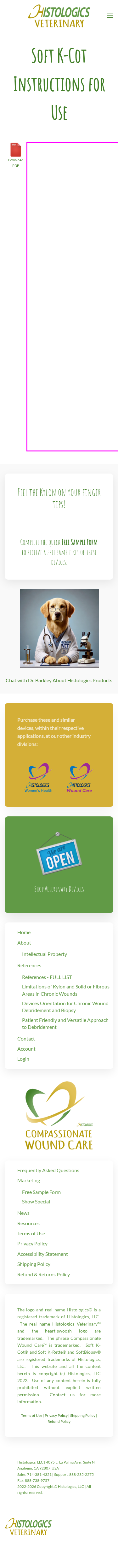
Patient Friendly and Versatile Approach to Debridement (65, 1023)
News (23, 1213)
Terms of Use (31, 1233)
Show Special (36, 1201)
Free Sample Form (80, 542)
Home (24, 932)
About (24, 942)
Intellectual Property (44, 954)
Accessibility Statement (42, 1254)
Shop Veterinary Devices (59, 889)
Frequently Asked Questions (48, 1170)
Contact (26, 1038)
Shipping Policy (33, 1264)
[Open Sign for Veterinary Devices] (59, 852)
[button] (110, 16)
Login (23, 1059)
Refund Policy (59, 1421)
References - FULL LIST (47, 977)
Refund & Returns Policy (43, 1274)
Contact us (62, 1394)
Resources (28, 1223)
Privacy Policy (32, 1243)
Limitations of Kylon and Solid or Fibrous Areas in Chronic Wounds (66, 989)
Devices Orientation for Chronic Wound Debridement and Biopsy (65, 1006)
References (29, 965)
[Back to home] (59, 16)
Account (26, 1049)
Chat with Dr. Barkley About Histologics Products (59, 680)
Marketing (28, 1180)
